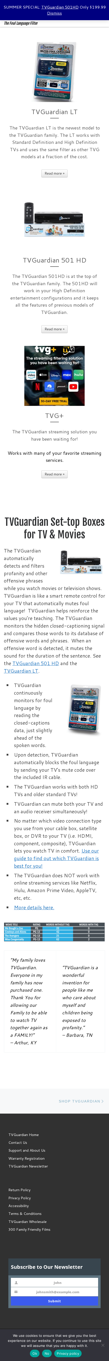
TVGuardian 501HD (60, 7)
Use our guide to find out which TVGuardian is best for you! (56, 858)
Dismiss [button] (54, 13)
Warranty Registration (26, 1158)
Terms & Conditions (25, 1213)
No (47, 1353)
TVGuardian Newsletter (28, 1166)
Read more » (54, 173)
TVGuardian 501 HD (35, 663)
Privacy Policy (19, 1198)
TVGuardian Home (23, 1134)
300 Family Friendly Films (29, 1229)
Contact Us (17, 1142)
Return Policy (19, 1189)
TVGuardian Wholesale (27, 1221)
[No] (102, 1345)
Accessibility (18, 1205)
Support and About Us (26, 1150)
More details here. (34, 907)
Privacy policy (68, 1353)
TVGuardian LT (21, 670)
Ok (34, 1353)
